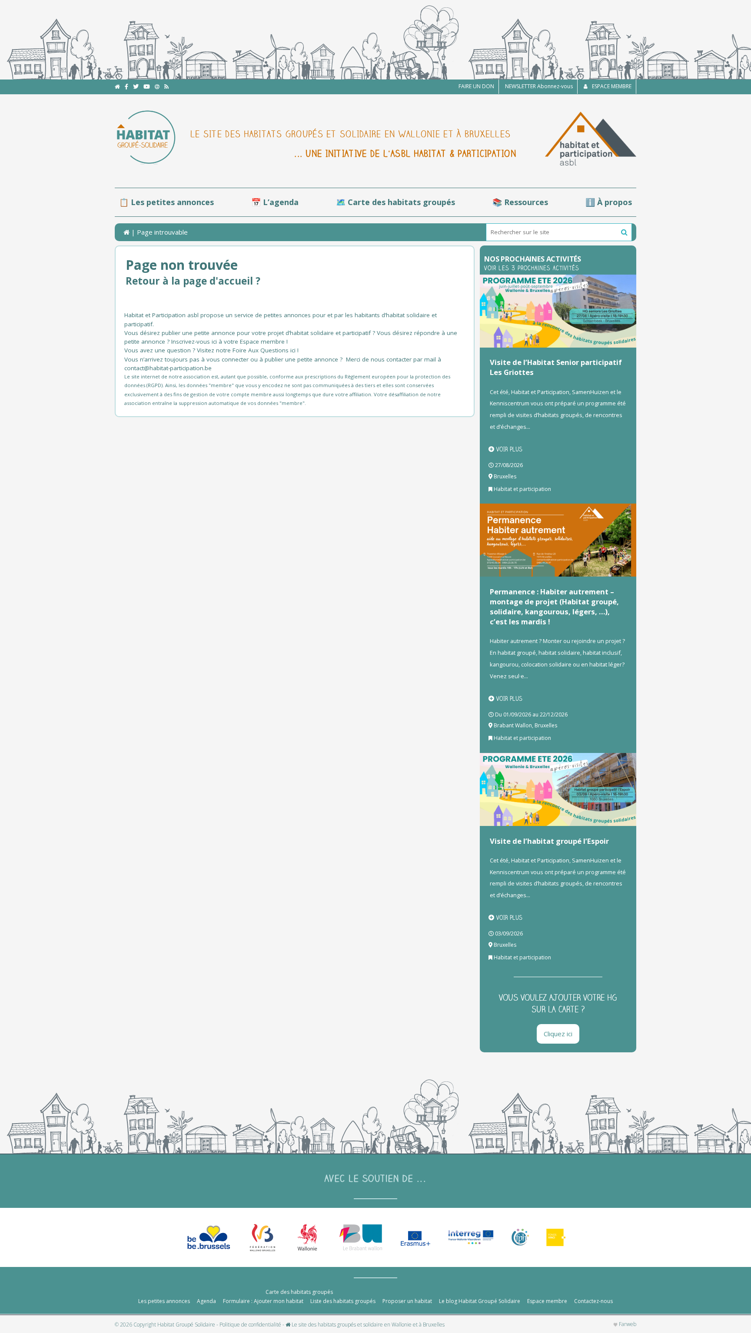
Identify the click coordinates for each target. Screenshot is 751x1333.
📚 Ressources (520, 202)
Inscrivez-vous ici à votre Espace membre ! (229, 341)
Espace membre (547, 1301)
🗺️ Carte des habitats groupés (395, 202)
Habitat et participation (522, 489)
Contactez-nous (593, 1301)
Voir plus (509, 449)
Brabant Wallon (513, 725)
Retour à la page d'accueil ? (193, 281)
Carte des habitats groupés (299, 1292)
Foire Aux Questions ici (264, 350)
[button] (624, 232)
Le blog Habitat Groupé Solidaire (479, 1301)
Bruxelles (505, 476)
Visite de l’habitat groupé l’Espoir (549, 841)
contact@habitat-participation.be (168, 368)
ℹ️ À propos (608, 202)
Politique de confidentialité (250, 1324)
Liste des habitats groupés (343, 1301)
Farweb (627, 1324)
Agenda (206, 1301)
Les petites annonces (164, 1301)
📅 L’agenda (275, 202)
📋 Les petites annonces (166, 202)
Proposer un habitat (407, 1301)
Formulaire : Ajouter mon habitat (263, 1301)
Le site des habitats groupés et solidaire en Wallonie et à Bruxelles (367, 1324)
